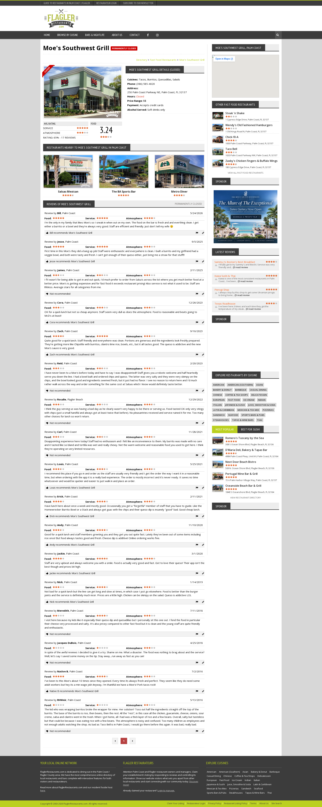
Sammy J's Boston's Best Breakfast (234, 262)
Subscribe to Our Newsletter (138, 3)
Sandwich (219, 415)
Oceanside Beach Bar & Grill (243, 486)
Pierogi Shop (221, 289)
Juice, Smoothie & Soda (261, 404)
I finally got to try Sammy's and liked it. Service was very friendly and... (247, 266)
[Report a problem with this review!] (197, 232)
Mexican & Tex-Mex (248, 409)
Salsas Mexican (68, 191)
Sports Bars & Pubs (252, 415)
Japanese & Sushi (235, 404)
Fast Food (234, 399)
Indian (261, 399)
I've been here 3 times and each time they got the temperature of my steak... (244, 308)
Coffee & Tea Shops (236, 394)
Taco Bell (231, 149)
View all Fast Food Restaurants (245, 172)
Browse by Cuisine (67, 35)
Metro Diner (179, 191)
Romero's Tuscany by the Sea (244, 438)
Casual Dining (258, 389)
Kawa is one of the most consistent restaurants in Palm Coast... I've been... (247, 280)
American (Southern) (240, 384)
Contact (135, 35)
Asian (259, 384)
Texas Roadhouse (224, 303)
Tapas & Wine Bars (243, 420)
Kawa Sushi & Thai (224, 276)
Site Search (277, 803)
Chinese (217, 394)
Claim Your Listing (175, 803)
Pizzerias (268, 409)
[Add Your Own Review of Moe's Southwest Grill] (203, 232)
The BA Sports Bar (124, 191)
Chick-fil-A (231, 137)
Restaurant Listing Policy (235, 803)
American (218, 384)
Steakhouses (221, 420)
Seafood (233, 415)
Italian (217, 404)
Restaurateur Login (106, 3)
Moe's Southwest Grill (191, 59)
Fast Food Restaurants (163, 59)
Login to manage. (166, 790)
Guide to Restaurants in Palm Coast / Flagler (67, 3)
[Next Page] (133, 741)
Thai (259, 420)
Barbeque (240, 389)
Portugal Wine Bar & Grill (241, 474)
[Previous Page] (115, 741)
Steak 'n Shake (235, 113)
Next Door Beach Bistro (240, 462)
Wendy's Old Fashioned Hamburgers (249, 125)
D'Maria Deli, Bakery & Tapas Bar (246, 450)
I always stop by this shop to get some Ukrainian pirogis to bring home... (247, 294)
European (219, 399)
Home (47, 35)
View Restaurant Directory (245, 497)
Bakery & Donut (222, 389)
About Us (117, 35)
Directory (141, 59)
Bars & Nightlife (94, 35)
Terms (253, 803)
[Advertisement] (216, 18)
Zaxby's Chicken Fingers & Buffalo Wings (251, 161)
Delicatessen (259, 394)
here (42, 790)
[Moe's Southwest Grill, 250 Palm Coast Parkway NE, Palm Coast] (85, 92)
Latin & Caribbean (223, 409)
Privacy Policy (214, 803)
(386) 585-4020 (145, 83)
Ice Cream (248, 399)
